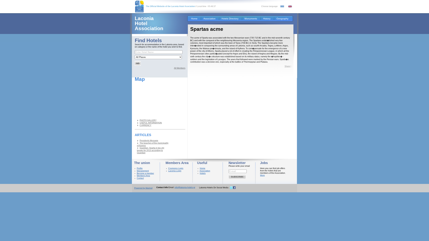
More (262, 175)
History (266, 18)
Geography (282, 18)
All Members (179, 68)
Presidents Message (149, 140)
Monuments (250, 18)
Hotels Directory (230, 18)
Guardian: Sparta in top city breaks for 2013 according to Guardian (150, 150)
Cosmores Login (175, 168)
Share (287, 66)
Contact (140, 178)
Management (143, 171)
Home (194, 18)
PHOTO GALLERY (148, 120)
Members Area (143, 176)
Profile (140, 168)
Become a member (145, 173)
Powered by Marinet (143, 188)
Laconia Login (174, 171)
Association (209, 18)
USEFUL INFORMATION (151, 123)
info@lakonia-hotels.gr (185, 187)
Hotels (203, 173)
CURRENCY (145, 125)
